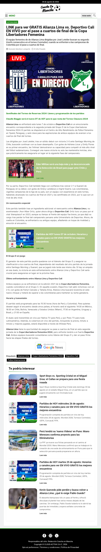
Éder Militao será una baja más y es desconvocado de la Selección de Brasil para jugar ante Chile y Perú (63, 168)
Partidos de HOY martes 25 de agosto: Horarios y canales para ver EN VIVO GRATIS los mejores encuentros (66, 465)
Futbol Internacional (16, 360)
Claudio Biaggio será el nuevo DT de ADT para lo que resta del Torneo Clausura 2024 (47, 119)
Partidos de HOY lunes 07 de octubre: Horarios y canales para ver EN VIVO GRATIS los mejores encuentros (62, 238)
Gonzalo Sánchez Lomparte (19, 49)
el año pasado (39, 49)
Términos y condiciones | (50, 547)
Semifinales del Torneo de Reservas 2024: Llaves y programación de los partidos (45, 113)
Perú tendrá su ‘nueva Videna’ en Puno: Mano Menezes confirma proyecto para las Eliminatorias (64, 434)
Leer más (40, 178)
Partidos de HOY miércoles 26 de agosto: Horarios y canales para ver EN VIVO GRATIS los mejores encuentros (66, 407)
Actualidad (12, 22)
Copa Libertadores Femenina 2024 (48, 356)
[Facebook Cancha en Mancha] (44, 536)
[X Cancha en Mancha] (57, 536)
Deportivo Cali (72, 356)
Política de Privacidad (70, 547)
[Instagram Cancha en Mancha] (50, 536)
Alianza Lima (23, 356)
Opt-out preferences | (31, 547)
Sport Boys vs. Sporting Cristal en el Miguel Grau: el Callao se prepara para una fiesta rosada (63, 379)
